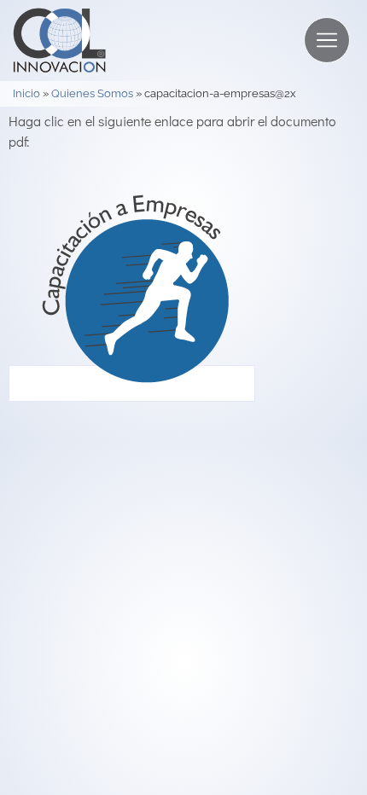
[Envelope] (289, 569)
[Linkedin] (318, 569)
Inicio (26, 93)
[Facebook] (347, 569)
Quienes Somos (92, 93)
